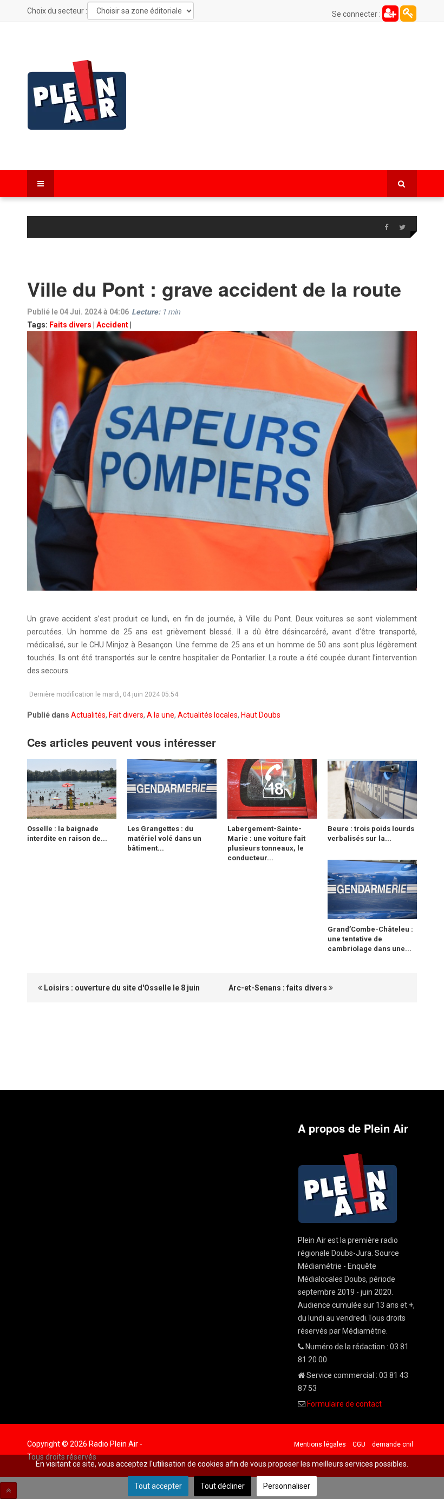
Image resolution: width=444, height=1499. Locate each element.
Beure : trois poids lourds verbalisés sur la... (371, 833)
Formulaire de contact (344, 1404)
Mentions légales (320, 1444)
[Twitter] (402, 227)
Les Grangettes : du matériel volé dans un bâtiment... (164, 838)
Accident (112, 324)
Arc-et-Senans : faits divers (278, 987)
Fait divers (126, 715)
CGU (358, 1444)
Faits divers (70, 324)
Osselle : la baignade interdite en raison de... (67, 833)
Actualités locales (208, 715)
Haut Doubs (260, 715)
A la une (160, 715)
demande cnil (392, 1444)
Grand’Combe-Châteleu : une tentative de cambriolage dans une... (370, 939)
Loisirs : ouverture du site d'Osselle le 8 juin (121, 987)
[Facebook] (386, 227)
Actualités (88, 715)
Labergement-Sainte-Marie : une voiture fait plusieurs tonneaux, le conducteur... (266, 843)
